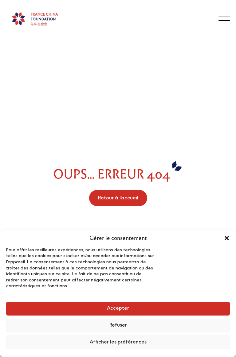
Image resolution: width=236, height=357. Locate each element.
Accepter (118, 308)
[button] (227, 238)
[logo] (34, 18)
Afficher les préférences (118, 342)
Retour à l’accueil (118, 198)
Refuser (118, 325)
